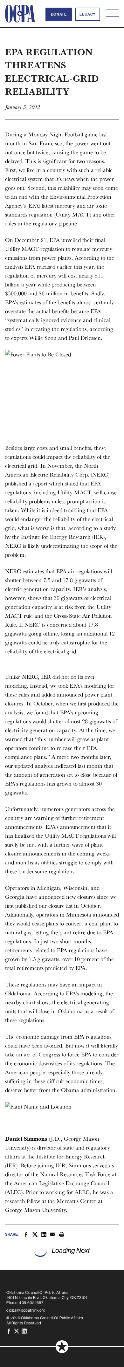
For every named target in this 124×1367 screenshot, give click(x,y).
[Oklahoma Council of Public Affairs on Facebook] (8, 1330)
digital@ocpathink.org (26, 1310)
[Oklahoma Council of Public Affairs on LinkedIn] (24, 1330)
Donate (59, 14)
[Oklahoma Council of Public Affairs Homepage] (20, 14)
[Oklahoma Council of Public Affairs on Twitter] (16, 1330)
